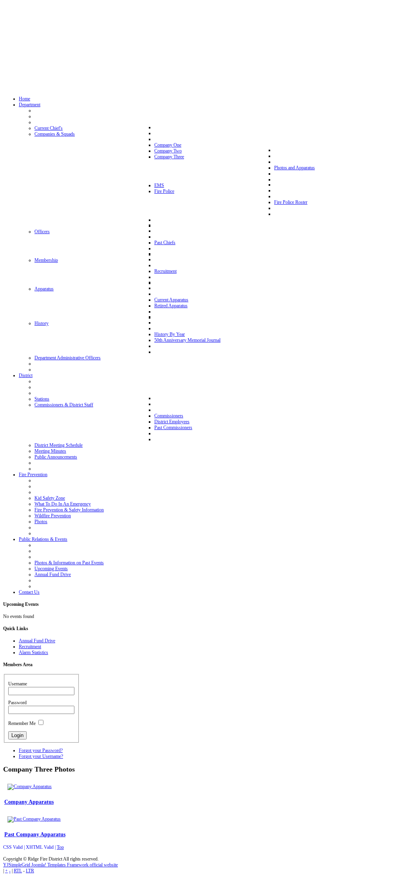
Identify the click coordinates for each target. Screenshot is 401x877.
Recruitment (30, 646)
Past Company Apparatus (34, 834)
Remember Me (22, 723)
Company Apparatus (29, 802)
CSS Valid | (14, 847)
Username (17, 684)
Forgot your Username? (41, 756)
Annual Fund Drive (37, 640)
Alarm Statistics (33, 652)
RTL (18, 870)
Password (17, 702)
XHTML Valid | (41, 847)
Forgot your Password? (41, 750)
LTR (30, 870)
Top (60, 847)
